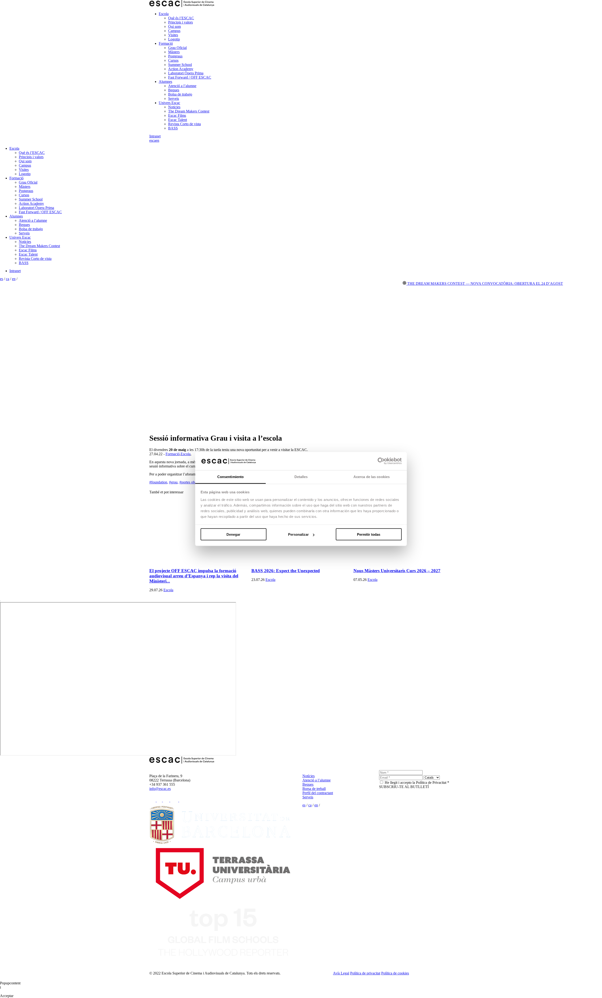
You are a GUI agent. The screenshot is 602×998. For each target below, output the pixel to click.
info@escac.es (160, 789)
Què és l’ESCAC (181, 18)
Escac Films (177, 115)
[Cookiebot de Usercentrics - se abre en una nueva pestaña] (381, 461)
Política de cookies (395, 973)
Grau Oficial (177, 48)
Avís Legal (341, 973)
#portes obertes (191, 482)
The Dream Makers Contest (188, 111)
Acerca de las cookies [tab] (371, 477)
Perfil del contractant (317, 793)
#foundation (158, 482)
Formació (166, 43)
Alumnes (165, 82)
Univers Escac (169, 103)
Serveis (173, 99)
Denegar (233, 534)
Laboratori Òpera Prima (185, 73)
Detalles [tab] (301, 477)
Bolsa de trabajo (180, 94)
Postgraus (175, 56)
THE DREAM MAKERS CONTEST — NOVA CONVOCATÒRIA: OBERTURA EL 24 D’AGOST (464, 284)
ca (154, 140)
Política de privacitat (365, 973)
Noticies (174, 107)
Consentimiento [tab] (230, 477)
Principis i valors (180, 22)
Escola (164, 14)
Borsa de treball (314, 789)
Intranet (155, 136)
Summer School (180, 65)
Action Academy (180, 69)
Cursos (173, 60)
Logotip (174, 39)
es (150, 140)
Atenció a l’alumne (182, 86)
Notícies (308, 776)
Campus (174, 31)
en (157, 140)
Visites (173, 35)
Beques (173, 90)
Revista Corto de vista (184, 124)
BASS (173, 128)
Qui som (174, 26)
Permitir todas (368, 534)
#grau (173, 482)
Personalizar (298, 534)
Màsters (174, 52)
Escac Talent (177, 120)
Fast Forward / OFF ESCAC (189, 77)
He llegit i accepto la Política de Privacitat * (417, 783)
